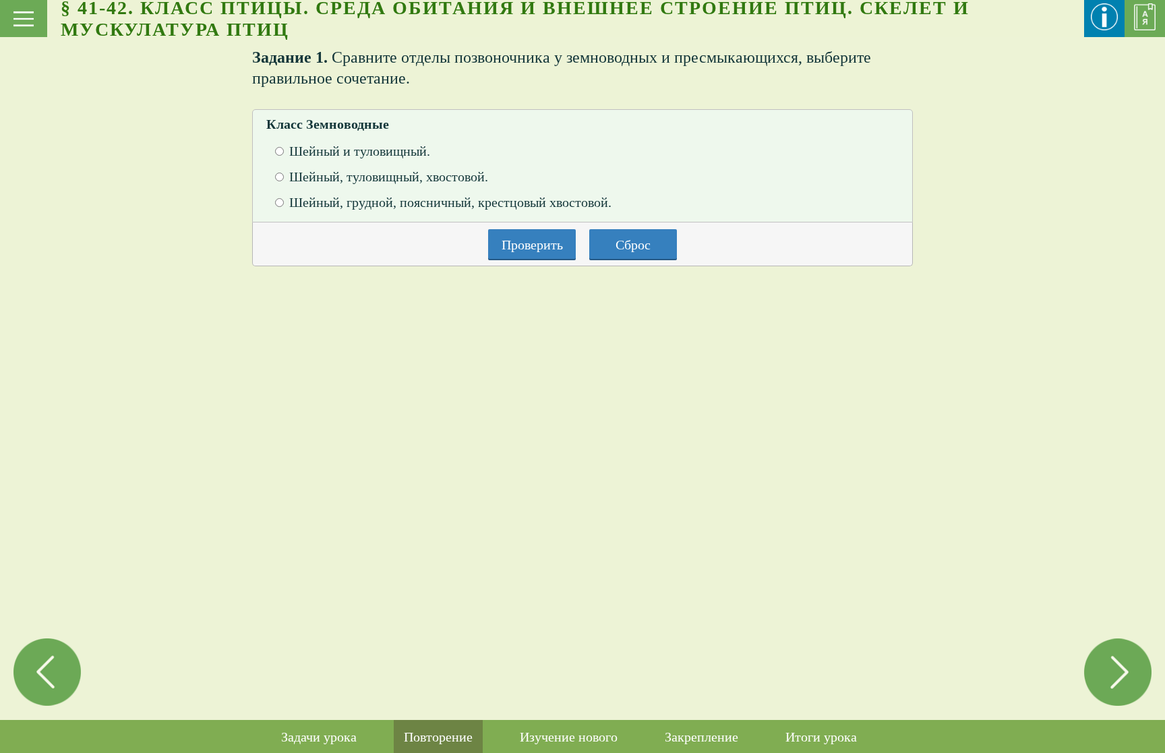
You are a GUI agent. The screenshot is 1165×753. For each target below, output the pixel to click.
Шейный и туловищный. (359, 151)
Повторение (438, 736)
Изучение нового (569, 736)
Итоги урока (821, 736)
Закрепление (701, 736)
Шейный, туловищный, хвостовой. (388, 176)
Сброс (633, 244)
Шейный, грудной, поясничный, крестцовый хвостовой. (450, 202)
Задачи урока (319, 736)
